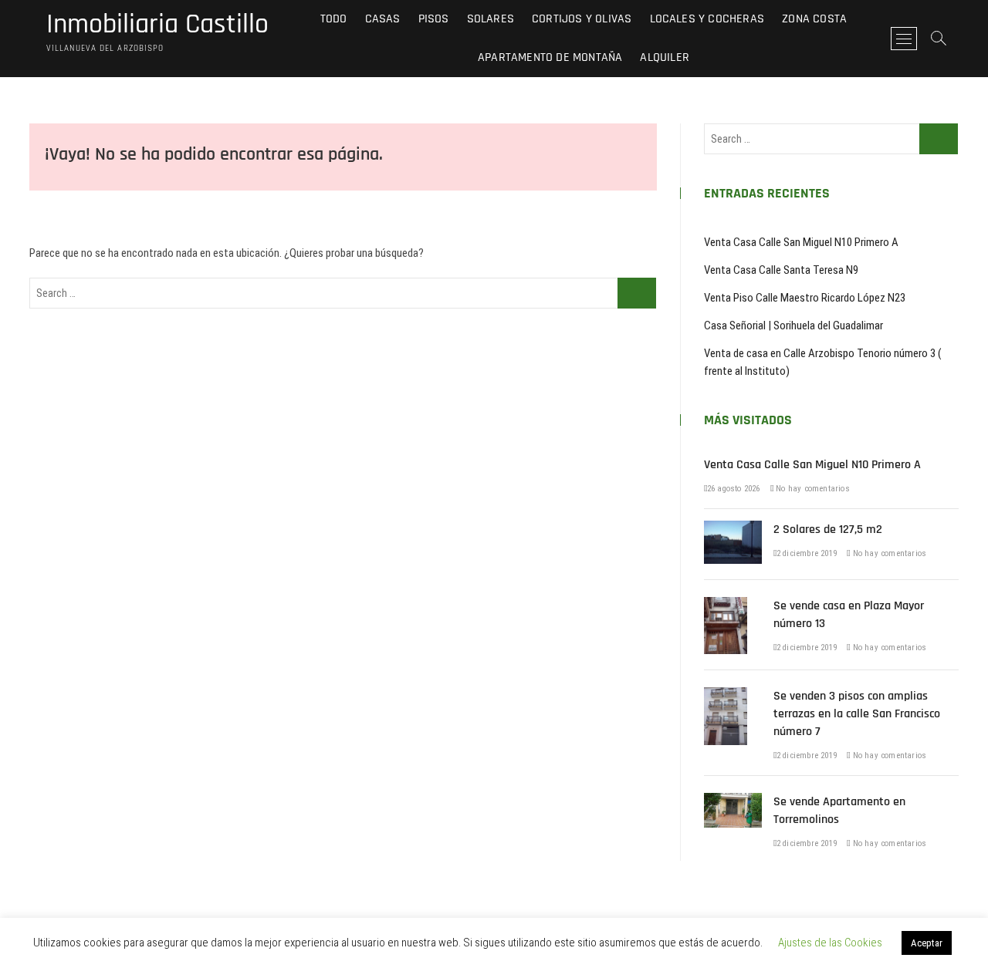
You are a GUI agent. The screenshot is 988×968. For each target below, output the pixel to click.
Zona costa (814, 19)
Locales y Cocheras (707, 19)
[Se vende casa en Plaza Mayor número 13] (725, 605)
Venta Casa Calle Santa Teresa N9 (781, 270)
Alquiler (664, 57)
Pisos (433, 19)
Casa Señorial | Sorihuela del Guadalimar (793, 325)
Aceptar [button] (926, 943)
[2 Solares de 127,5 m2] (733, 529)
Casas (383, 19)
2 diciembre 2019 (807, 553)
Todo (333, 19)
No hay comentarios (811, 489)
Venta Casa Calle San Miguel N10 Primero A (801, 242)
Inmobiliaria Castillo (157, 25)
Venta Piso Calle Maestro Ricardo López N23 (804, 298)
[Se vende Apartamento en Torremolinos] (733, 801)
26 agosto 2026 (733, 489)
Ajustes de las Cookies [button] (830, 942)
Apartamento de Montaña (550, 57)
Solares (490, 19)
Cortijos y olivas (581, 19)
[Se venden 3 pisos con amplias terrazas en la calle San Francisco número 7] (725, 696)
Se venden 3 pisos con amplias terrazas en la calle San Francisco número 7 (856, 714)
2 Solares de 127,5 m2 (827, 529)
